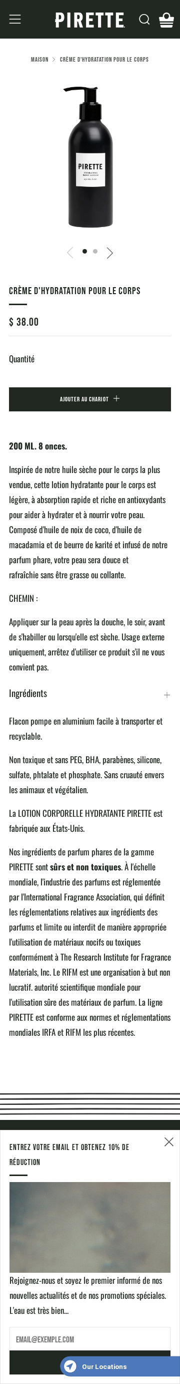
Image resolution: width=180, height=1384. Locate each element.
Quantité (21, 358)
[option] (90, 156)
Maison (39, 59)
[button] (84, 251)
